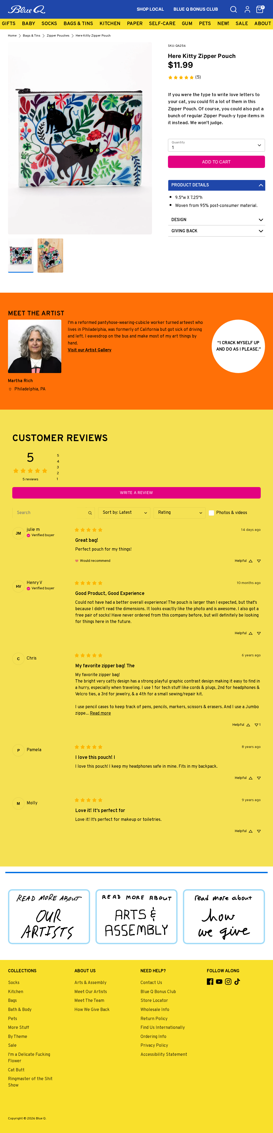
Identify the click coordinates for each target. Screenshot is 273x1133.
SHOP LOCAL (150, 9)
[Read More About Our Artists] (49, 916)
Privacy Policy (154, 1045)
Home (12, 36)
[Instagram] (228, 981)
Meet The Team (89, 1000)
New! (223, 24)
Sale (242, 24)
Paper (135, 24)
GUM (187, 24)
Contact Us (151, 983)
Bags (12, 1000)
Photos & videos (231, 513)
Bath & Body (19, 1010)
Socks (49, 24)
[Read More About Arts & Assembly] (136, 916)
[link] (184, 77)
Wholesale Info (154, 1010)
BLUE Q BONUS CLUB (196, 9)
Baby (28, 24)
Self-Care (162, 24)
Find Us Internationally (162, 1027)
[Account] (247, 9)
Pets (205, 24)
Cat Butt (16, 1070)
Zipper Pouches (58, 36)
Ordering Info (153, 1037)
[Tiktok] (237, 981)
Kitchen (110, 24)
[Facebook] (210, 981)
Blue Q (41, 1118)
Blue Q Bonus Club (158, 992)
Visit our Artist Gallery (89, 350)
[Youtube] (219, 981)
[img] (40, 534)
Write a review (136, 492)
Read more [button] (100, 713)
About (262, 24)
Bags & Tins (78, 24)
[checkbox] (235, 513)
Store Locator (154, 1000)
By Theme (17, 1037)
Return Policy (153, 1019)
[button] (259, 9)
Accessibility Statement (163, 1054)
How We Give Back (92, 1010)
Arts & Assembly (90, 983)
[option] (80, 140)
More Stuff (18, 1027)
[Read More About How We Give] (224, 916)
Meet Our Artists (90, 992)
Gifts (8, 24)
